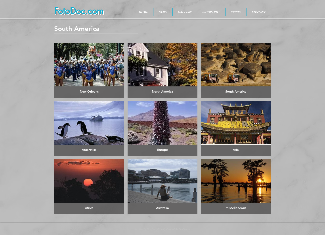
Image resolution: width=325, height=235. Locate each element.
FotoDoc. (152, 229)
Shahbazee (184, 229)
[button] (89, 70)
